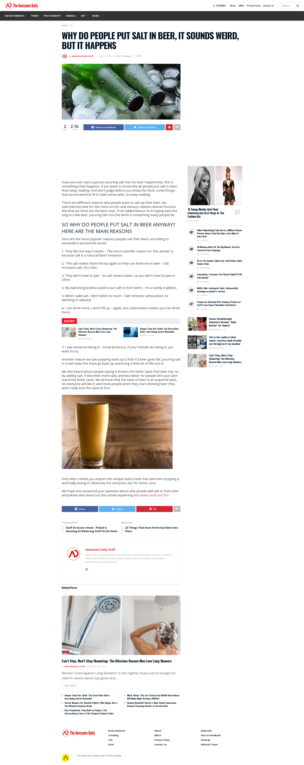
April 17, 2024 (148, 335)
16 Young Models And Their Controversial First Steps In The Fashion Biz (206, 212)
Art (83, 15)
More (95, 15)
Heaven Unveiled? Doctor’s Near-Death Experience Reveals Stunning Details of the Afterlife (151, 704)
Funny (35, 15)
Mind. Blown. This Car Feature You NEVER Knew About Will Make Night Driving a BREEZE (153, 697)
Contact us (268, 5)
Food (111, 744)
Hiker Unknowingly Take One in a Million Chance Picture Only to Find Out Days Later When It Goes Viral (219, 233)
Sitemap (205, 739)
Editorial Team (209, 744)
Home (64, 25)
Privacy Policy (253, 5)
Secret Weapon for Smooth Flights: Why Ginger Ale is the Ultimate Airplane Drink (91, 704)
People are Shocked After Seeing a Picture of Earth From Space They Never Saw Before (219, 303)
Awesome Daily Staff (82, 56)
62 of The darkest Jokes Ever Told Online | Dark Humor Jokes (219, 262)
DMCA (241, 5)
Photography (52, 15)
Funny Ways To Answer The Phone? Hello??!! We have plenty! (219, 276)
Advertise (206, 730)
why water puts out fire (151, 495)
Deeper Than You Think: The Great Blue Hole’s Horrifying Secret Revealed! (159, 330)
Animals (71, 15)
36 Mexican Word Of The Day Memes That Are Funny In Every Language (218, 248)
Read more (70, 685)
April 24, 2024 (86, 338)
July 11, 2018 (105, 56)
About (233, 5)
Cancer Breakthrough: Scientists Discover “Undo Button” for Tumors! (222, 322)
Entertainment (14, 15)
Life (71, 25)
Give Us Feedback (211, 735)
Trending (126, 56)
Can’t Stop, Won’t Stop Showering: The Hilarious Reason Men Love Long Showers (97, 331)
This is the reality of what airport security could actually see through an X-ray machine (225, 340)
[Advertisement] (121, 158)
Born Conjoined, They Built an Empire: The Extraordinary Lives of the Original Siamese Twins (89, 711)
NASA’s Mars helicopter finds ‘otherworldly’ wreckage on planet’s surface (217, 289)
